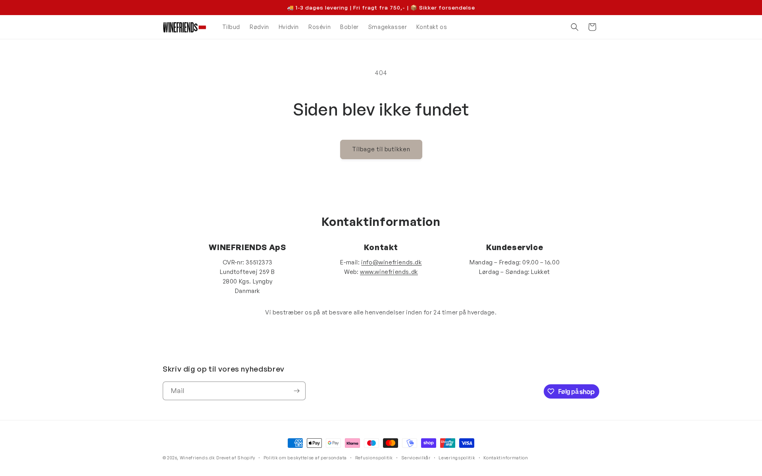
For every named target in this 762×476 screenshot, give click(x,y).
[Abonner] (296, 391)
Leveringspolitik (457, 458)
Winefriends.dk (197, 458)
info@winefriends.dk (391, 262)
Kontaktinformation (505, 458)
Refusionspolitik (374, 458)
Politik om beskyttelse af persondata (305, 458)
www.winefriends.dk (389, 272)
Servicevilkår (416, 458)
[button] (574, 27)
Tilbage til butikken (381, 149)
